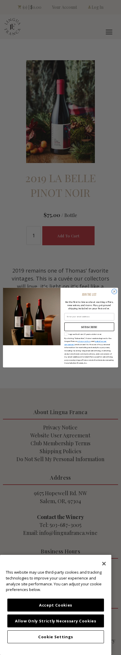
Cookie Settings (55, 636)
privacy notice (83, 341)
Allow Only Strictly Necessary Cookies (55, 621)
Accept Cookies (55, 605)
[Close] (104, 563)
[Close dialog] (114, 291)
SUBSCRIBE (89, 327)
